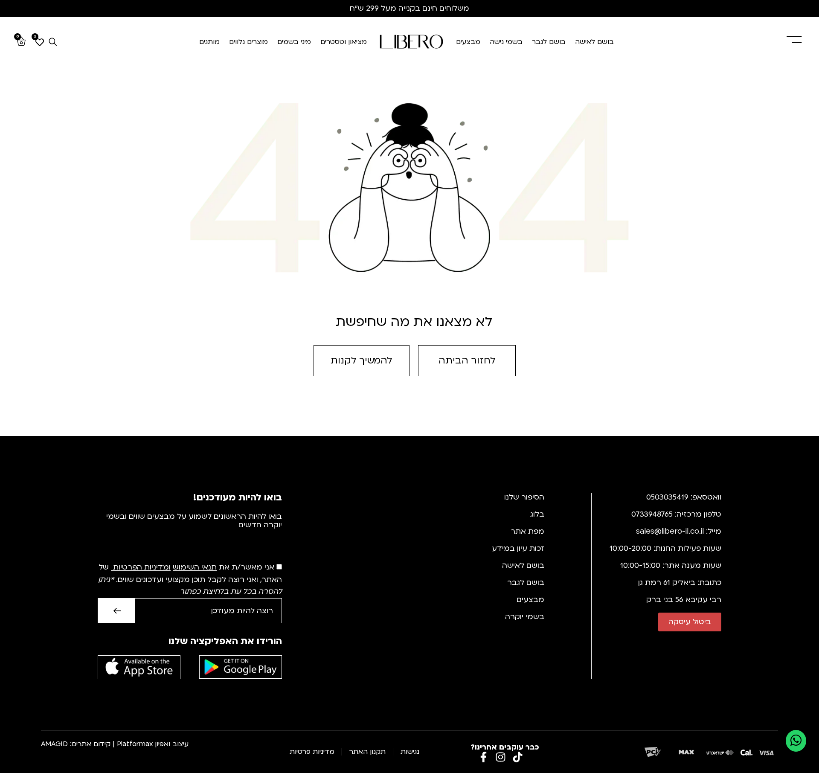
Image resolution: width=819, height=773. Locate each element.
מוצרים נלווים (248, 41)
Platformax (135, 744)
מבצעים (468, 41)
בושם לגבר (549, 41)
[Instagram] (500, 757)
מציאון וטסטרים (343, 41)
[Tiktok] (517, 757)
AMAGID (54, 744)
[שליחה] (116, 610)
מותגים (209, 41)
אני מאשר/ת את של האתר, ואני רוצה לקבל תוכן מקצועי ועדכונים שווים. (190, 580)
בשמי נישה (506, 41)
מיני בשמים (294, 41)
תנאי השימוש (195, 567)
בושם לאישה (594, 41)
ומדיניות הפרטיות (142, 567)
